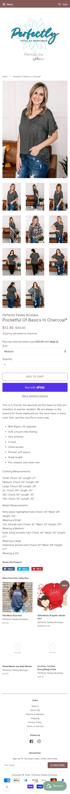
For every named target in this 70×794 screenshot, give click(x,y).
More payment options (35, 395)
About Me (35, 710)
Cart (65, 4)
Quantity (7, 359)
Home (5, 76)
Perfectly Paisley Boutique (44, 775)
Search (35, 706)
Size (4, 345)
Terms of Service (35, 726)
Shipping (7, 333)
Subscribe (57, 765)
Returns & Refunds (35, 714)
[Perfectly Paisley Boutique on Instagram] (39, 742)
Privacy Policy (35, 722)
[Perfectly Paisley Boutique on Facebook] (31, 742)
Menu (9, 4)
